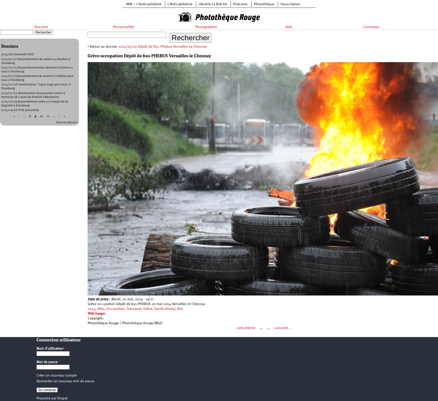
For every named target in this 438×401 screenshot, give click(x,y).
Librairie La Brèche (212, 4)
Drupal (62, 398)
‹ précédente (245, 328)
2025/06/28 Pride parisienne (20, 110)
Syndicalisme (164, 309)
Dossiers (41, 27)
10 (41, 116)
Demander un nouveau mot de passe (65, 381)
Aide (288, 27)
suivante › (282, 328)
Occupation (115, 309)
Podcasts (240, 4)
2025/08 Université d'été (17, 54)
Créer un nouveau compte (56, 375)
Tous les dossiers (67, 122)
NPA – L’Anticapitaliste (143, 4)
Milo (100, 309)
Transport (134, 309)
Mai (180, 309)
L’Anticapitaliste (179, 4)
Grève (147, 309)
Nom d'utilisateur (51, 349)
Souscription (290, 4)
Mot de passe (48, 362)
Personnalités (123, 27)
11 (48, 116)
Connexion (371, 27)
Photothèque (264, 4)
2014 (91, 309)
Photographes (206, 27)
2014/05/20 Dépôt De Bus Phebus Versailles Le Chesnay (162, 47)
